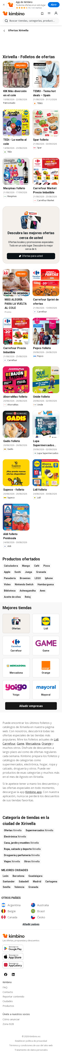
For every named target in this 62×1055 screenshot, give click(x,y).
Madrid (37, 881)
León (5, 876)
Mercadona (33, 743)
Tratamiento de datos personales (31, 1050)
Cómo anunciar (11, 1019)
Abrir (54, 4)
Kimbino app (33, 792)
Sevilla (6, 887)
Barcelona (18, 876)
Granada (33, 887)
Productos (8, 1005)
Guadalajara (35, 876)
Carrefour (9, 743)
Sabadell (24, 881)
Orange (46, 743)
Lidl (56, 739)
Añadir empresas (31, 706)
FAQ (5, 987)
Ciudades (8, 1001)
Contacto (8, 992)
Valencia (19, 887)
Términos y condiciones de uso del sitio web (31, 1045)
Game (20, 743)
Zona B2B (8, 1024)
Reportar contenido (13, 996)
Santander (9, 881)
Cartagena (51, 881)
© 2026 (31, 1036)
